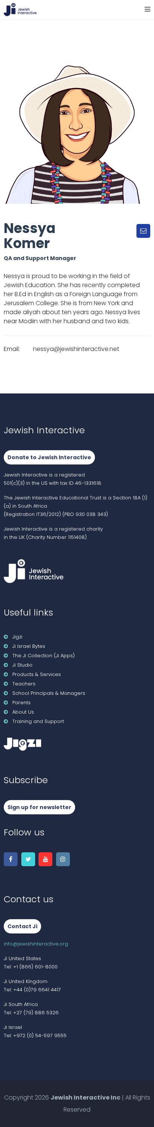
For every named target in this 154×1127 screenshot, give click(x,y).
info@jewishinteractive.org (36, 943)
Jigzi (17, 636)
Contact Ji (22, 926)
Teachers (24, 683)
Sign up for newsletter (39, 807)
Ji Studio (22, 665)
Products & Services (36, 674)
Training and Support (38, 721)
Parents (21, 702)
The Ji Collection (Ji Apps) (43, 655)
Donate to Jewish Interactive (49, 457)
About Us (23, 712)
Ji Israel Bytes (28, 646)
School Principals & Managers (48, 693)
